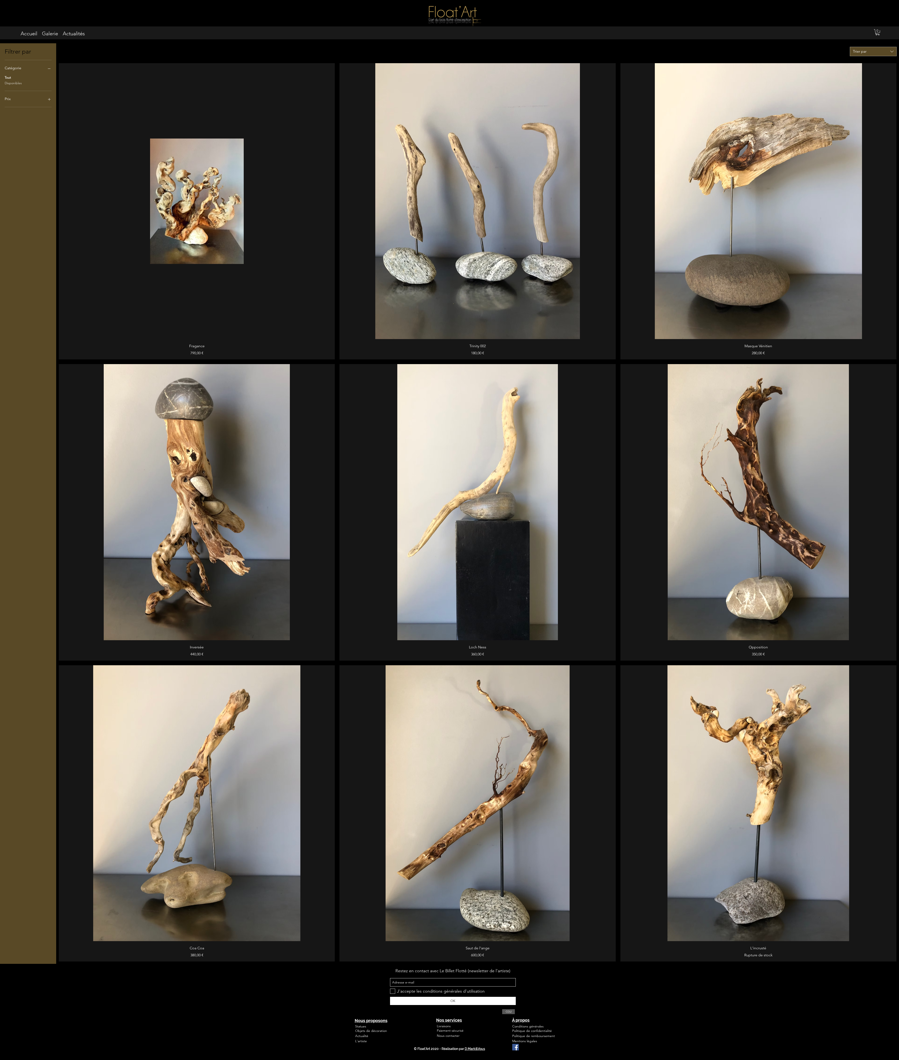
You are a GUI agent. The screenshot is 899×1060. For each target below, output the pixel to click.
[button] (877, 32)
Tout (8, 77)
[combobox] (873, 51)
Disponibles (13, 83)
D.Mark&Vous (475, 1049)
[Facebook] (515, 1047)
